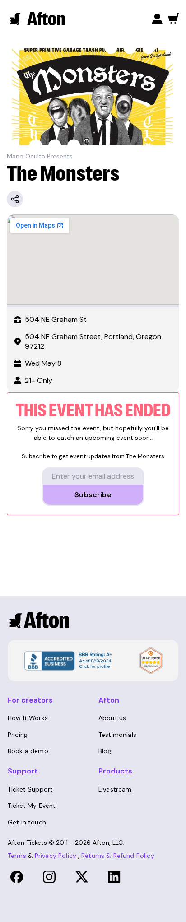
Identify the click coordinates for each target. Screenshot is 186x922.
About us (112, 718)
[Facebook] (17, 877)
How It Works (28, 718)
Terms (17, 856)
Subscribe (92, 494)
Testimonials (117, 735)
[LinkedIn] (114, 877)
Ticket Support (30, 789)
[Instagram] (49, 877)
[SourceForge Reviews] (150, 660)
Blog (105, 751)
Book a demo (28, 751)
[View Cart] (173, 18)
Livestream (115, 789)
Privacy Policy (55, 856)
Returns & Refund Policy (117, 856)
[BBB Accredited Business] (67, 660)
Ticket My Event (32, 805)
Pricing (18, 735)
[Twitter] (82, 877)
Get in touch (27, 822)
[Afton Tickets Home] (38, 18)
